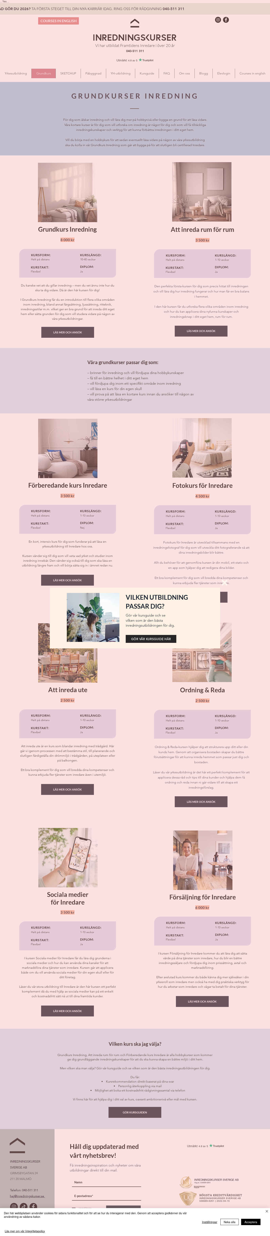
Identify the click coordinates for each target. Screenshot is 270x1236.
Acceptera (251, 1222)
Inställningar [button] (209, 1222)
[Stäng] (266, 1211)
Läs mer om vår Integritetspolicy (25, 1231)
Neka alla (229, 1222)
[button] (225, 583)
